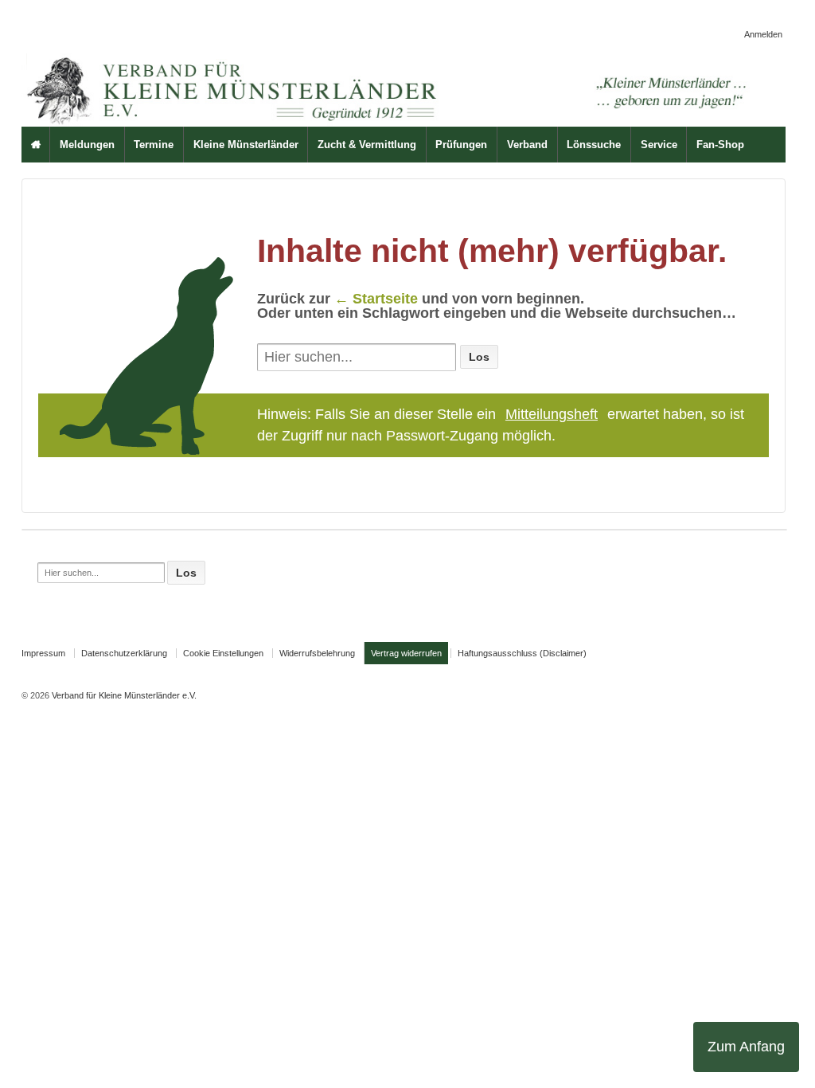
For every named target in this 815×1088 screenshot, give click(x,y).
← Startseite (376, 299)
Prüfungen (461, 145)
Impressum (43, 653)
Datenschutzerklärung (124, 653)
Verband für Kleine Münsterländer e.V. (123, 695)
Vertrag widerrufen (406, 653)
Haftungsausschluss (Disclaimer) (522, 653)
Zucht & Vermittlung (367, 145)
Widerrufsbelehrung (317, 653)
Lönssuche (594, 145)
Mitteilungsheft (551, 414)
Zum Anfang (746, 1047)
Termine (154, 145)
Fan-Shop (720, 145)
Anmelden (763, 34)
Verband (527, 145)
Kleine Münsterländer (245, 145)
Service (659, 145)
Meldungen (87, 145)
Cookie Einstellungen (223, 653)
